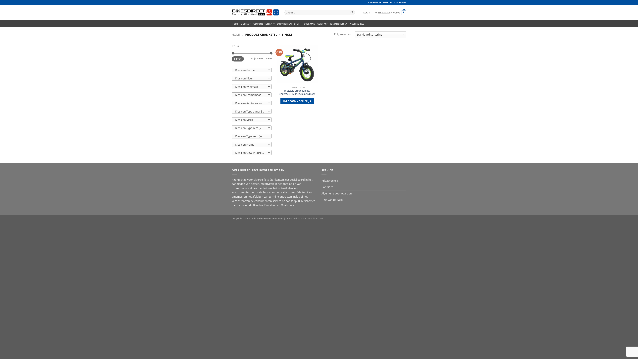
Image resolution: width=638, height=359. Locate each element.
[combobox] (252, 70)
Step (296, 23)
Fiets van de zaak (332, 200)
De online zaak (315, 218)
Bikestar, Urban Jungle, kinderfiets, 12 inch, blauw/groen (297, 92)
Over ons (309, 23)
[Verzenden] (352, 12)
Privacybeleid (329, 180)
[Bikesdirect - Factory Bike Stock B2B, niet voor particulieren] (255, 12)
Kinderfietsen (339, 23)
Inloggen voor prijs (297, 101)
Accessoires (357, 23)
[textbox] (251, 70)
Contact (322, 23)
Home (235, 23)
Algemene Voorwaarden (336, 193)
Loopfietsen (284, 23)
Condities (327, 187)
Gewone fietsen (262, 23)
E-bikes (245, 23)
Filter (237, 59)
